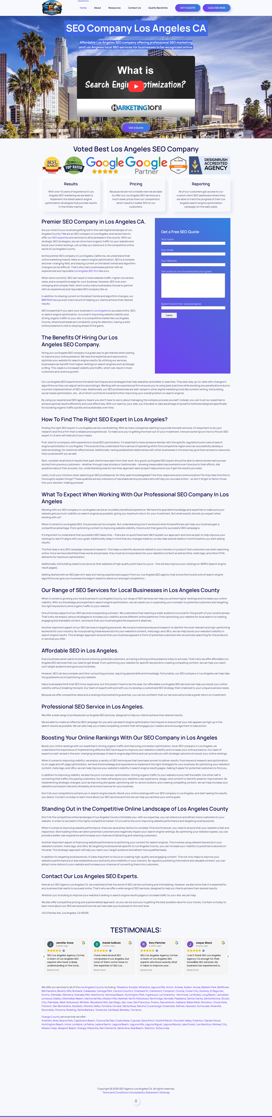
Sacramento (167, 1002)
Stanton (149, 1028)
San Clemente (107, 1028)
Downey (204, 991)
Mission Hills (110, 998)
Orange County (51, 1016)
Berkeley (125, 1010)
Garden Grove (212, 1020)
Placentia (92, 1028)
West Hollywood (69, 1002)
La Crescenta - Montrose (173, 994)
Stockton (206, 1002)
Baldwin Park (208, 987)
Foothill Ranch (164, 1020)
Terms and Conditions (115, 1092)
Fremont (47, 1006)
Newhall (123, 998)
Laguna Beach (120, 1024)
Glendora (67, 994)
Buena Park (66, 1020)
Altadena (122, 987)
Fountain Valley (183, 1020)
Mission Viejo (49, 1028)
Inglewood (151, 994)
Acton (169, 987)
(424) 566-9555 (216, 7)
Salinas (180, 1006)
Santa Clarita (195, 998)
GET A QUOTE (187, 7)
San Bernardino (62, 1006)
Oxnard (117, 1006)
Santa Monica (212, 998)
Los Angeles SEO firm (86, 271)
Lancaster (222, 994)
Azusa (196, 987)
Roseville (216, 1006)
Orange (81, 1028)
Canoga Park (104, 991)
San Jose (127, 1002)
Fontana (106, 1006)
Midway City (219, 1024)
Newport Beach (67, 1028)
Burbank (77, 991)
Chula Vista (220, 1002)
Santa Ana (123, 1028)
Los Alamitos (203, 1024)
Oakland (181, 1002)
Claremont (155, 991)
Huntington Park (134, 994)
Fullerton (198, 1020)
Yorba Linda (162, 1028)
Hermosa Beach (114, 994)
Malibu (57, 998)
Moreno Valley (92, 1006)
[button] (228, 956)
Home (83, 7)
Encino (46, 994)
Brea (55, 1020)
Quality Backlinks (158, 7)
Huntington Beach (52, 1024)
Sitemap (165, 1092)
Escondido (48, 1010)
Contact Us (134, 7)
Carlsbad (113, 1010)
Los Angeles (101, 310)
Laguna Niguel (153, 1024)
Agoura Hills (158, 987)
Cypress (135, 1020)
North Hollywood (139, 998)
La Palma (88, 1024)
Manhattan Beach (72, 998)
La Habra (77, 1024)
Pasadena (180, 998)
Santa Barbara (85, 1010)
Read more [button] (54, 970)
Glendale (56, 994)
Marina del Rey (93, 998)
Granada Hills (82, 994)
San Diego (115, 1002)
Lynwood (47, 998)
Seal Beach (136, 1028)
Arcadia (133, 987)
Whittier (84, 1002)
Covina (180, 991)
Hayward (191, 1006)
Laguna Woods (172, 1024)
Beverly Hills (64, 991)
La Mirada (195, 994)
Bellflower (223, 987)
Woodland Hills (99, 1002)
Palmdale (53, 1002)
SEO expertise (60, 237)
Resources (114, 7)
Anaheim (47, 1020)
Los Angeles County (92, 987)
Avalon (188, 987)
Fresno (155, 1002)
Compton (169, 991)
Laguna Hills (137, 1024)
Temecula (101, 1010)
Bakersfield (193, 1002)
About (97, 7)
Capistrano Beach (84, 1020)
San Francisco (141, 1002)
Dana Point (147, 1020)
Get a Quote (136, 127)
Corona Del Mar (105, 1020)
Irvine (68, 1024)
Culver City (191, 991)
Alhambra (144, 987)
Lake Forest (188, 1024)
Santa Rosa (129, 1006)
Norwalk (168, 998)
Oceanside (168, 1006)
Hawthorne (97, 994)
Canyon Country (123, 991)
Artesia (179, 987)
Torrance (136, 1010)
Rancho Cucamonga (149, 1006)
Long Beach (209, 994)
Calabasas (89, 991)
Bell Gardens (49, 991)
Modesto (77, 1006)
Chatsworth (141, 991)
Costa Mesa (122, 1020)
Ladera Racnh (103, 1024)
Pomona (60, 1010)
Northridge (156, 998)
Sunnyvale (203, 1006)
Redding (71, 1010)
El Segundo (216, 991)
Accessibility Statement (144, 1092)
